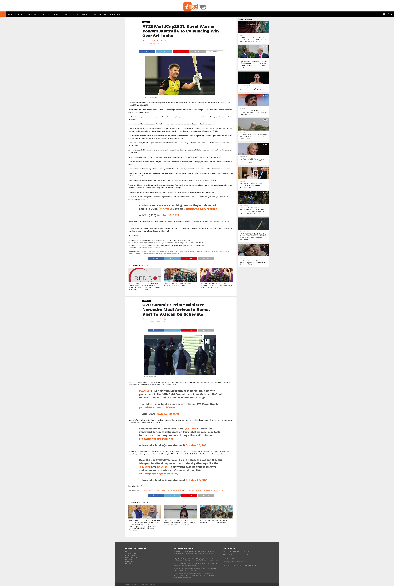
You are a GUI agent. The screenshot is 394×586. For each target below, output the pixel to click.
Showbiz (102, 14)
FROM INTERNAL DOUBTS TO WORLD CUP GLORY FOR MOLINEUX (179, 284)
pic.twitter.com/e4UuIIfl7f (156, 438)
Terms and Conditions (133, 553)
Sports (93, 14)
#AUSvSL (168, 208)
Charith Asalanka (195, 252)
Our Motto (129, 561)
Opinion (64, 14)
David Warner (208, 252)
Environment (53, 14)
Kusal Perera (147, 253)
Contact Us (129, 559)
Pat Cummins (157, 253)
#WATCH (144, 390)
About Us (128, 551)
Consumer (74, 14)
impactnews (174, 490)
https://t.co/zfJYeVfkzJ (201, 208)
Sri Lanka (166, 253)
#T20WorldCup (153, 252)
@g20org (190, 428)
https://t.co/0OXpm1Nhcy (161, 473)
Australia (184, 252)
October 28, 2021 (168, 215)
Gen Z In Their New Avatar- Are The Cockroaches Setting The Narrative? (213, 521)
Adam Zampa (174, 252)
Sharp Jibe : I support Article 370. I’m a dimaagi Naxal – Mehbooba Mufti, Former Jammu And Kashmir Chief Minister (179, 522)
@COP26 (162, 466)
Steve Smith (174, 253)
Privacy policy (130, 555)
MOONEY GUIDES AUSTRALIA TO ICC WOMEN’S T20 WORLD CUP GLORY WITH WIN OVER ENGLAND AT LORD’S (216, 285)
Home (10, 14)
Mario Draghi (189, 490)
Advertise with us (131, 557)
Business (42, 14)
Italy (181, 490)
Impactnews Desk (157, 40)
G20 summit (156, 490)
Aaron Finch (164, 252)
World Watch (30, 14)
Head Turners (114, 14)
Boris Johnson (146, 490)
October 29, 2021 (168, 413)
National (18, 14)
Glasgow (165, 490)
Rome (221, 490)
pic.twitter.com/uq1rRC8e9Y (157, 407)
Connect (128, 563)
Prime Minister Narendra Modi (206, 490)
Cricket (84, 14)
